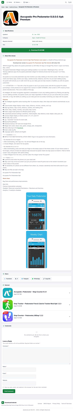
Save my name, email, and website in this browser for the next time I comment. (26, 387)
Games (18, 2)
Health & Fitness (13, 7)
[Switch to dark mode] (70, 2)
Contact (40, 403)
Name (5, 366)
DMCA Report (47, 403)
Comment (6, 346)
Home (10, 2)
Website (5, 380)
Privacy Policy (56, 403)
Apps (26, 2)
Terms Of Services (66, 403)
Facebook (20, 128)
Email (4, 373)
